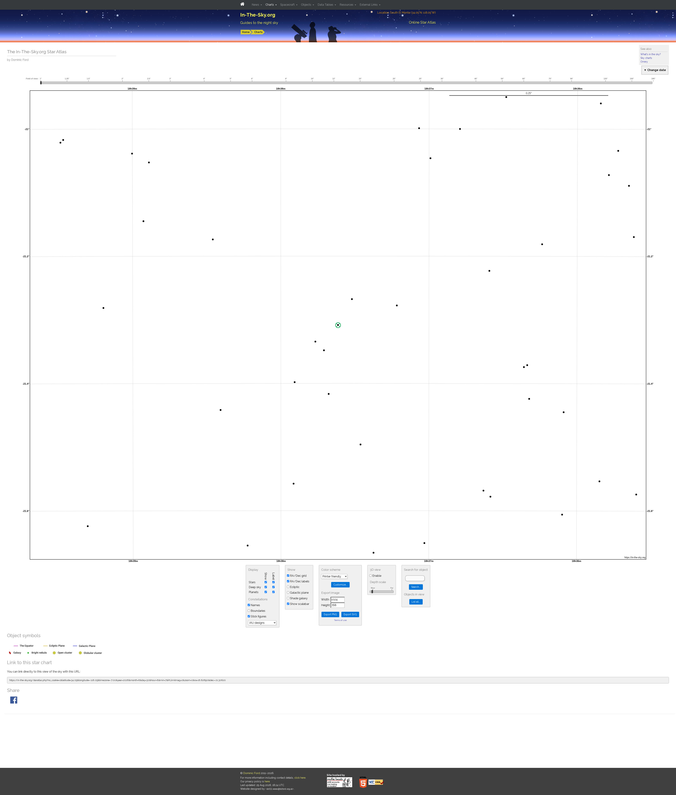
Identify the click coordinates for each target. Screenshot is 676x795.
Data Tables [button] (326, 4)
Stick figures (258, 616)
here (267, 781)
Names (255, 605)
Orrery (644, 61)
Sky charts (646, 58)
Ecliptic (294, 587)
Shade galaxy (298, 598)
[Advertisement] (339, 741)
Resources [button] (347, 4)
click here (299, 777)
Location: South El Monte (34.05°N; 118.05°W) (406, 12)
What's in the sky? (650, 54)
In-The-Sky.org (257, 15)
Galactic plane (299, 592)
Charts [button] (270, 4)
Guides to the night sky (259, 23)
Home (246, 32)
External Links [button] (369, 4)
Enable (376, 575)
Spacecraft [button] (287, 4)
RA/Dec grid (297, 575)
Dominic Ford (251, 773)
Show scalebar (299, 604)
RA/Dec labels (299, 581)
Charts (258, 32)
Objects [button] (306, 4)
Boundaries (257, 610)
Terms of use (340, 620)
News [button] (256, 4)
